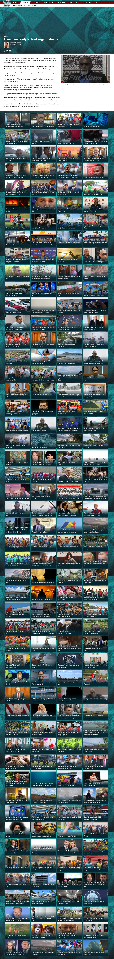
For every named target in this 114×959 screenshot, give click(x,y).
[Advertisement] (57, 20)
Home (15, 3)
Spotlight (86, 3)
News (25, 3)
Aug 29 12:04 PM (18, 5)
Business (48, 3)
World (60, 3)
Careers (73, 3)
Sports (36, 3)
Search (35, 5)
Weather (28, 5)
